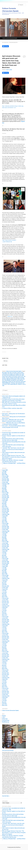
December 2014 (5, 654)
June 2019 (4, 581)
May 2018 (4, 593)
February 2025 (5, 493)
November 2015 (5, 638)
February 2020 (5, 575)
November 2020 (5, 563)
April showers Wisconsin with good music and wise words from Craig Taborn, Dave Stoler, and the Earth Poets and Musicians (11, 62)
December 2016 (5, 619)
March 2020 (4, 573)
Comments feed (5, 720)
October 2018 (5, 587)
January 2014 (5, 671)
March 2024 (4, 506)
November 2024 (5, 497)
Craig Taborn (4, 373)
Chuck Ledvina (20, 372)
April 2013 (4, 685)
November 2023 (5, 511)
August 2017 (5, 607)
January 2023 (5, 525)
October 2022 (5, 529)
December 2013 (5, 673)
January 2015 (5, 653)
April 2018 (4, 595)
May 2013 (4, 683)
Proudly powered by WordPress (14, 847)
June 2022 (4, 535)
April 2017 (4, 613)
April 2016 (4, 630)
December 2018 (5, 586)
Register (4, 715)
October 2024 (5, 499)
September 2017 (5, 606)
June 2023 (4, 519)
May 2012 (4, 702)
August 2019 (5, 580)
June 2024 (4, 502)
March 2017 (4, 615)
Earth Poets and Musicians (9, 375)
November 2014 (5, 656)
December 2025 (5, 479)
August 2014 (5, 660)
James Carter (20, 376)
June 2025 (4, 486)
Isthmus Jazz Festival (12, 376)
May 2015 (4, 647)
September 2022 (5, 531)
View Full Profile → (6, 796)
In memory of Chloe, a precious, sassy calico (12, 408)
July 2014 (4, 662)
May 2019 (4, 583)
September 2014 (5, 659)
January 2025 (5, 494)
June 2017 (4, 610)
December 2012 (5, 691)
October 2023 (5, 512)
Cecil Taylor (14, 372)
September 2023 (5, 514)
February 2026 (5, 476)
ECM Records (18, 375)
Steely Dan (18, 381)
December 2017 (5, 601)
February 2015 (5, 651)
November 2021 (5, 546)
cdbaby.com (9, 316)
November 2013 (5, 674)
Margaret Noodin (13, 377)
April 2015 (4, 648)
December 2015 (5, 636)
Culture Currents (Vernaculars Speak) (9, 38)
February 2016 (5, 633)
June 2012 (4, 700)
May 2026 (4, 473)
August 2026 (5, 470)
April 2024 (4, 505)
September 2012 (5, 696)
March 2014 (4, 668)
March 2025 (4, 491)
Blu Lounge (4, 372)
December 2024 (5, 496)
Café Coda (9, 372)
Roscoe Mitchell (20, 380)
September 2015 (5, 641)
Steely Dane (23, 381)
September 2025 (5, 483)
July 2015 (4, 644)
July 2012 (4, 699)
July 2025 (4, 485)
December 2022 (5, 526)
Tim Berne (13, 383)
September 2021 (5, 549)
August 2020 (5, 566)
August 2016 (5, 625)
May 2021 (4, 555)
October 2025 (5, 482)
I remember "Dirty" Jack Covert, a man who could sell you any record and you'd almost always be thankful (13, 449)
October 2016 (5, 622)
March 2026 (4, 474)
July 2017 (4, 609)
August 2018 (5, 589)
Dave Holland (16, 373)
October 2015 (5, 639)
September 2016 (5, 624)
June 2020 (4, 569)
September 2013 (5, 677)
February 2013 (5, 688)
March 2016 (4, 632)
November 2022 (5, 528)
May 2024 (4, 503)
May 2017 (4, 612)
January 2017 (5, 618)
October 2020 (5, 564)
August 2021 (5, 551)
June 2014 (4, 664)
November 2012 (5, 693)
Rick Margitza (7, 380)
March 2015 (4, 650)
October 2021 (5, 548)
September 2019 (5, 578)
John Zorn (8, 377)
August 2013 (5, 679)
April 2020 (4, 572)
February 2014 (5, 670)
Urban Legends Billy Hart (12, 384)
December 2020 (5, 561)
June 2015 (4, 645)
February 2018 (5, 598)
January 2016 (5, 635)
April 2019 (4, 584)
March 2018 (4, 596)
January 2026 (5, 477)
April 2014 (4, 667)
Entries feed (4, 718)
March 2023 (4, 522)
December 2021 (5, 544)
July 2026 (4, 471)
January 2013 (5, 690)
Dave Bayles (10, 373)
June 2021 (4, 554)
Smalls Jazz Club (11, 381)
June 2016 (4, 628)
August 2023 (5, 515)
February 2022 (5, 541)
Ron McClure (13, 380)
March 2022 (4, 540)
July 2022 (4, 534)
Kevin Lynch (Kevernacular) (8, 750)
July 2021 (4, 552)
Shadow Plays (5, 381)
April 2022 (4, 538)
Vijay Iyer (20, 384)
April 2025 (4, 489)
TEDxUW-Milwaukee (6, 383)
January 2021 (5, 560)
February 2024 (5, 508)
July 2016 (4, 627)
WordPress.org (5, 721)
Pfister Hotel (19, 379)
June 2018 (4, 592)
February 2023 (5, 523)
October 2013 (5, 676)
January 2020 (5, 577)
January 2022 (5, 543)
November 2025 (5, 480)
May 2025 (4, 488)
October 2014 (5, 657)
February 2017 (5, 616)
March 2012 (4, 705)
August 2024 (5, 500)
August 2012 (5, 697)
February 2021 (5, 558)
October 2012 (5, 694)
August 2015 (5, 642)
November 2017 (5, 602)
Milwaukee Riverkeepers (12, 379)
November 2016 (5, 621)
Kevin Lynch (5, 413)
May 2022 (4, 537)
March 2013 (4, 686)
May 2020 (4, 570)
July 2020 (4, 567)
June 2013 (4, 682)
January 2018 (5, 599)
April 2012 (4, 703)
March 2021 (4, 557)
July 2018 (4, 590)
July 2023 (4, 517)
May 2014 (4, 665)
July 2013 (4, 680)
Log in (3, 717)
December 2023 (5, 509)
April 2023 (4, 520)
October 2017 (5, 604)
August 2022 (5, 532)
